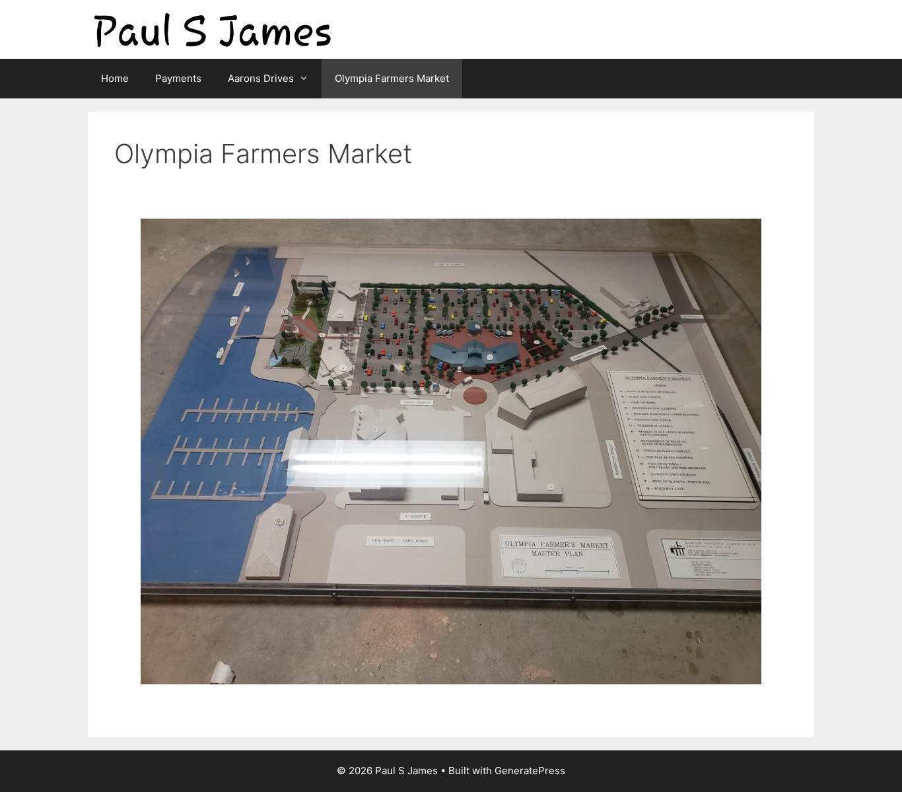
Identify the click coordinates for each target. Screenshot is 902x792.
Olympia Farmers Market (392, 78)
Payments (178, 78)
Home (115, 78)
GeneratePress (530, 770)
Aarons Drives (261, 78)
